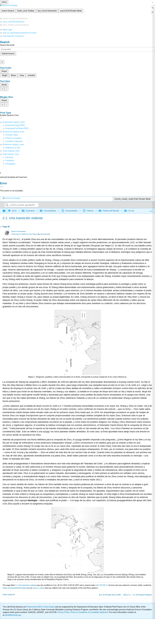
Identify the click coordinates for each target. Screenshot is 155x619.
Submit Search (8, 54)
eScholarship (45, 234)
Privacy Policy (63, 612)
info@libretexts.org (12, 615)
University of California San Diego (24, 234)
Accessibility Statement (98, 612)
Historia (90, 211)
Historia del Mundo (111, 211)
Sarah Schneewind (18, 231)
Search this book (7, 45)
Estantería (30, 211)
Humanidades (50, 211)
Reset (4, 71)
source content (38, 588)
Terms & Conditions (78, 612)
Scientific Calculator (14, 141)
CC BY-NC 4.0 (103, 585)
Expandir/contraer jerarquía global (5, 210)
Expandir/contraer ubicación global (151, 210)
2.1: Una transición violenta (25, 585)
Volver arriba (7, 594)
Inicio (14, 211)
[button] (9, 160)
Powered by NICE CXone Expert (41, 607)
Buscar (6, 205)
